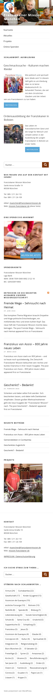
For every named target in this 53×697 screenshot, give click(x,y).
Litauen (10, 677)
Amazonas (38, 653)
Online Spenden (11, 46)
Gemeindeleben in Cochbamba (17, 439)
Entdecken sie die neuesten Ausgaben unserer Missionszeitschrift (20, 295)
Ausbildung (26, 663)
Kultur (26, 639)
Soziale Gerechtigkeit (36, 615)
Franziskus (11, 629)
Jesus (24, 629)
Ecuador (23, 672)
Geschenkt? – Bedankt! (19, 385)
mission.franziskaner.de (19, 206)
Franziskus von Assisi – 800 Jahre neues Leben (24, 434)
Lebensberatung (13, 615)
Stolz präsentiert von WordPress (18, 691)
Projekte (7, 41)
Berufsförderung (38, 658)
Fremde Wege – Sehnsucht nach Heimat (21, 429)
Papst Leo (36, 672)
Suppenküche (12, 624)
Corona (9, 672)
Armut (10, 590)
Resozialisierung (38, 668)
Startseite (8, 30)
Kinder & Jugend (32, 595)
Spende (23, 610)
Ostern (9, 668)
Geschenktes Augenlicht (14, 445)
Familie (21, 668)
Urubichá (38, 619)
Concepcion (11, 639)
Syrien (24, 653)
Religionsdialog (29, 643)
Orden (40, 663)
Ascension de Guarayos (17, 634)
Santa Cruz (23, 619)
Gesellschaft (12, 595)
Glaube (36, 634)
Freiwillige (11, 653)
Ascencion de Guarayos (17, 600)
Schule (9, 619)
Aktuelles (7, 35)
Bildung (36, 610)
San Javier (11, 663)
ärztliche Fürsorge (15, 605)
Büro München (13, 648)
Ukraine (21, 658)
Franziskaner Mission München (23, 17)
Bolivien (33, 605)
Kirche (9, 658)
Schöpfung (29, 624)
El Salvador (31, 648)
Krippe (22, 677)
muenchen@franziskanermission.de (25, 203)
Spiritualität (39, 639)
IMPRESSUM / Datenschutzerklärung (19, 556)
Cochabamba (26, 590)
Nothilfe (10, 610)
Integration (11, 643)
